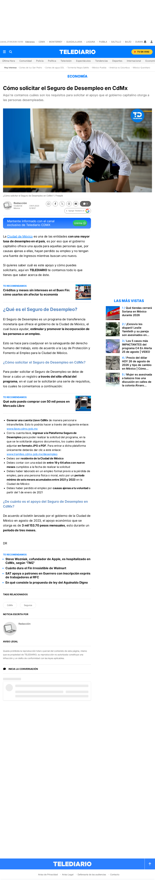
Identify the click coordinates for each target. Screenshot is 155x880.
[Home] (77, 52)
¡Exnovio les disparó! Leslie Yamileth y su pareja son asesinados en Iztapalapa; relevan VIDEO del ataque (135, 333)
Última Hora (8, 60)
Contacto (114, 874)
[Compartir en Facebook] (55, 203)
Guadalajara (74, 41)
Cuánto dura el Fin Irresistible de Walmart (35, 568)
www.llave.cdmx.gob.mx (22, 428)
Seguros (28, 605)
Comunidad (25, 60)
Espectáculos (83, 60)
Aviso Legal (67, 874)
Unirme (78, 223)
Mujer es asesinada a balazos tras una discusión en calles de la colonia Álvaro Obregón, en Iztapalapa (137, 383)
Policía (39, 60)
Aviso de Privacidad (48, 874)
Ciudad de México (20, 236)
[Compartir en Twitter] (62, 203)
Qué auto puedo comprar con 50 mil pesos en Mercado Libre (36, 404)
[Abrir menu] (4, 52)
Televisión (66, 60)
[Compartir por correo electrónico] (75, 203)
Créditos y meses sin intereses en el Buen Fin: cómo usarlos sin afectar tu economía (36, 292)
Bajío (128, 41)
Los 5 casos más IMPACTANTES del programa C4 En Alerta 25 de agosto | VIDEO (137, 346)
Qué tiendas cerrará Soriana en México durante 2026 (137, 311)
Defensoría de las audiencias (92, 874)
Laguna (90, 41)
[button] (77, 211)
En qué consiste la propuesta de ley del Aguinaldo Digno (46, 582)
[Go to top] (150, 863)
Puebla (103, 41)
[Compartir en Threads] (69, 203)
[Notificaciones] (145, 41)
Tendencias (101, 60)
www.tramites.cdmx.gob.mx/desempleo (32, 454)
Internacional (134, 60)
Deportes (117, 60)
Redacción (20, 203)
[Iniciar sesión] (151, 41)
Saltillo (116, 41)
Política (52, 60)
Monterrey (55, 41)
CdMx (42, 41)
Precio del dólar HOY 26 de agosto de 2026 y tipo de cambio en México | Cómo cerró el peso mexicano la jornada (137, 366)
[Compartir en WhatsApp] (48, 203)
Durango (140, 41)
